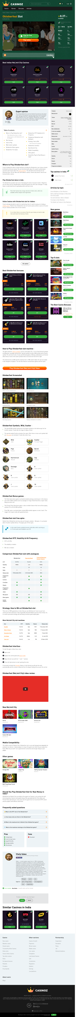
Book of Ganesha (67, 285)
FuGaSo (64, 279)
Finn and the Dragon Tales (67, 229)
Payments (31, 943)
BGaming (65, 246)
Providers (5, 966)
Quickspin (65, 295)
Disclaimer (58, 943)
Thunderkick (65, 262)
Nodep (4, 280)
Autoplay (17, 665)
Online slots (5, 951)
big (27, 304)
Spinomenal (5, 785)
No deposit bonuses (7, 961)
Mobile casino (32, 948)
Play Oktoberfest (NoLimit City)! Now (25, 368)
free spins (9, 435)
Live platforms (32, 971)
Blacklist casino (7, 943)
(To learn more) (47, 1014)
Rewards (5, 963)
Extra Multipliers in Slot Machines (59, 191)
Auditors (31, 966)
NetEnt (64, 213)
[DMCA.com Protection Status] (36, 1007)
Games (13, 8)
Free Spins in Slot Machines (58, 200)
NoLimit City (5, 722)
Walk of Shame (7, 630)
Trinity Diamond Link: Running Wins (68, 277)
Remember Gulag (8, 633)
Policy (56, 946)
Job (56, 948)
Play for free (42, 716)
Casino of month (33, 941)
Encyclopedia (6, 969)
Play (14, 82)
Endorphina (65, 287)
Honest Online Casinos (8, 953)
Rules (4, 958)
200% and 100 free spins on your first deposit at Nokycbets (67, 309)
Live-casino (32, 951)
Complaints (32, 953)
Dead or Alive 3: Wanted (66, 269)
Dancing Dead (29, 558)
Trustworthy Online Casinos (9, 948)
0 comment (61, 18)
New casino (5, 941)
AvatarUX (20, 771)
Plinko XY (65, 244)
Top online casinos (7, 956)
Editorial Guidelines (60, 951)
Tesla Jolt (6, 639)
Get (14, 289)
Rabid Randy (66, 220)
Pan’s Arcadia (66, 260)
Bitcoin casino (32, 946)
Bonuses (21, 8)
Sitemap (31, 969)
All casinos (25, 263)
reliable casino (6, 206)
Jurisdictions (32, 961)
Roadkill (6, 626)
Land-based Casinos (34, 956)
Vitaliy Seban (8, 122)
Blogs (4, 980)
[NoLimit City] (70, 114)
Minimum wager (7, 304)
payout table (22, 655)
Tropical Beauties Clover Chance (41, 558)
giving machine (22, 170)
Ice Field (65, 236)
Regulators (32, 963)
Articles (29, 8)
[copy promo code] (16, 79)
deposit (5, 328)
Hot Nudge (6, 636)
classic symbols (16, 351)
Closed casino (6, 946)
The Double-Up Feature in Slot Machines (61, 202)
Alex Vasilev (14, 888)
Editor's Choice (31, 280)
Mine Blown (65, 212)
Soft (30, 958)
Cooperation (58, 941)
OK (53, 1014)
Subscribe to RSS (37, 1011)
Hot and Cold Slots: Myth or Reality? (60, 197)
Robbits (65, 293)
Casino (6, 8)
